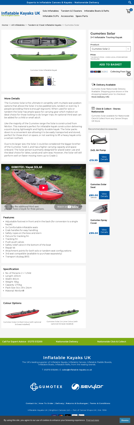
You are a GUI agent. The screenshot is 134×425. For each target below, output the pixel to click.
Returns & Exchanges (77, 403)
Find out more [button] (92, 420)
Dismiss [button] (125, 420)
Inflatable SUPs (51, 16)
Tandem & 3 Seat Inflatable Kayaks (44, 25)
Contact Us (31, 403)
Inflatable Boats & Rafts (96, 11)
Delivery (59, 403)
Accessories (67, 16)
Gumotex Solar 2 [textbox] (101, 49)
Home (5, 25)
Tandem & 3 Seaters (71, 11)
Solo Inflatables (51, 11)
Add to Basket (110, 64)
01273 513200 (35, 341)
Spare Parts (82, 16)
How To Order (46, 403)
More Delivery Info (100, 97)
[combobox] (110, 48)
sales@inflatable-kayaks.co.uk (77, 370)
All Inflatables (18, 25)
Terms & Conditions (100, 403)
